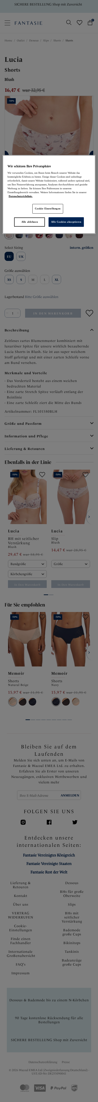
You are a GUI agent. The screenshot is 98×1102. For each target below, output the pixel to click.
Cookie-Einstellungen (48, 208)
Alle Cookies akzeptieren (66, 221)
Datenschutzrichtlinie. (21, 196)
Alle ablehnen (29, 221)
